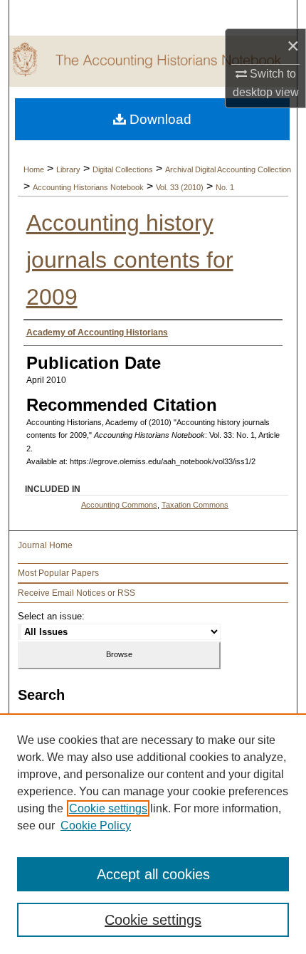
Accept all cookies (153, 874)
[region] (153, 833)
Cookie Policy (95, 825)
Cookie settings (108, 808)
